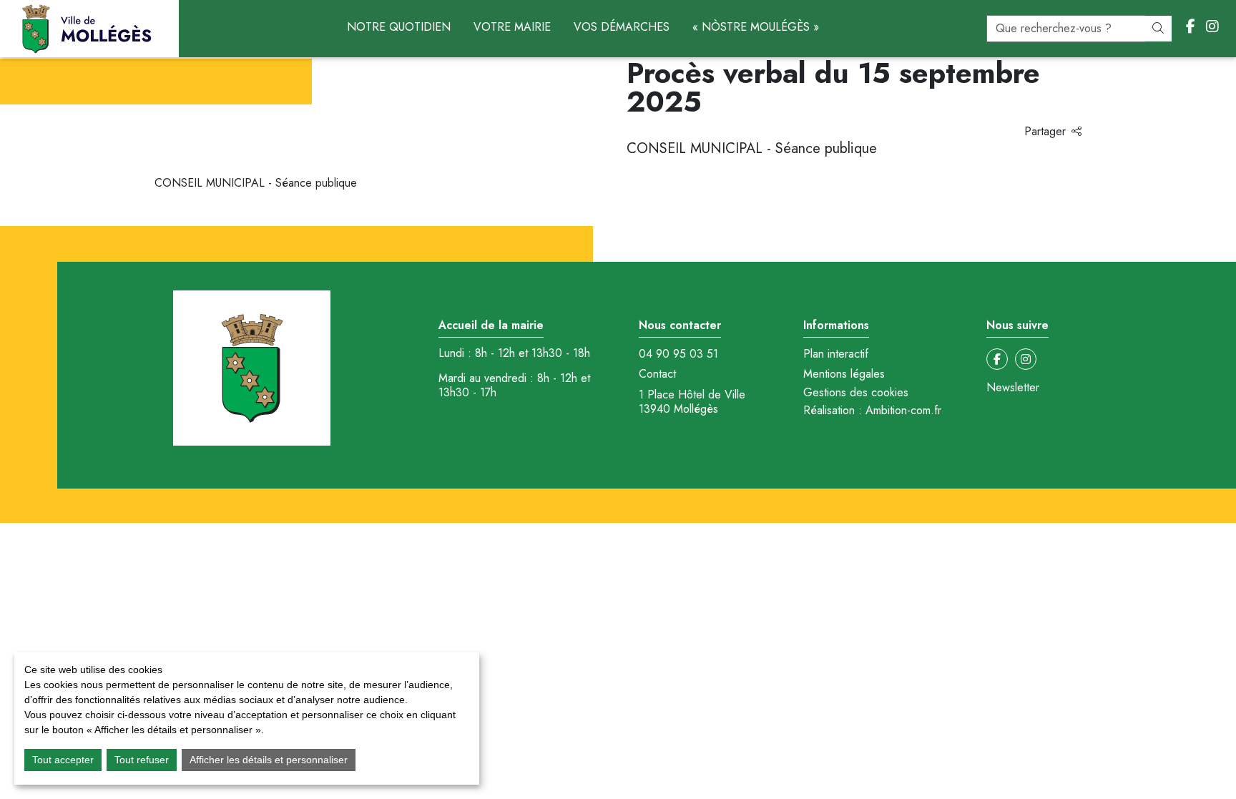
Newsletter (1012, 388)
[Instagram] (1212, 27)
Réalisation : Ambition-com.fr (872, 410)
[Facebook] (1190, 27)
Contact (657, 374)
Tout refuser (141, 759)
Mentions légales (844, 374)
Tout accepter (63, 759)
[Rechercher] (1158, 28)
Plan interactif (835, 354)
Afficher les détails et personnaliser (269, 759)
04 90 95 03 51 (678, 354)
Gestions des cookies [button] (855, 392)
